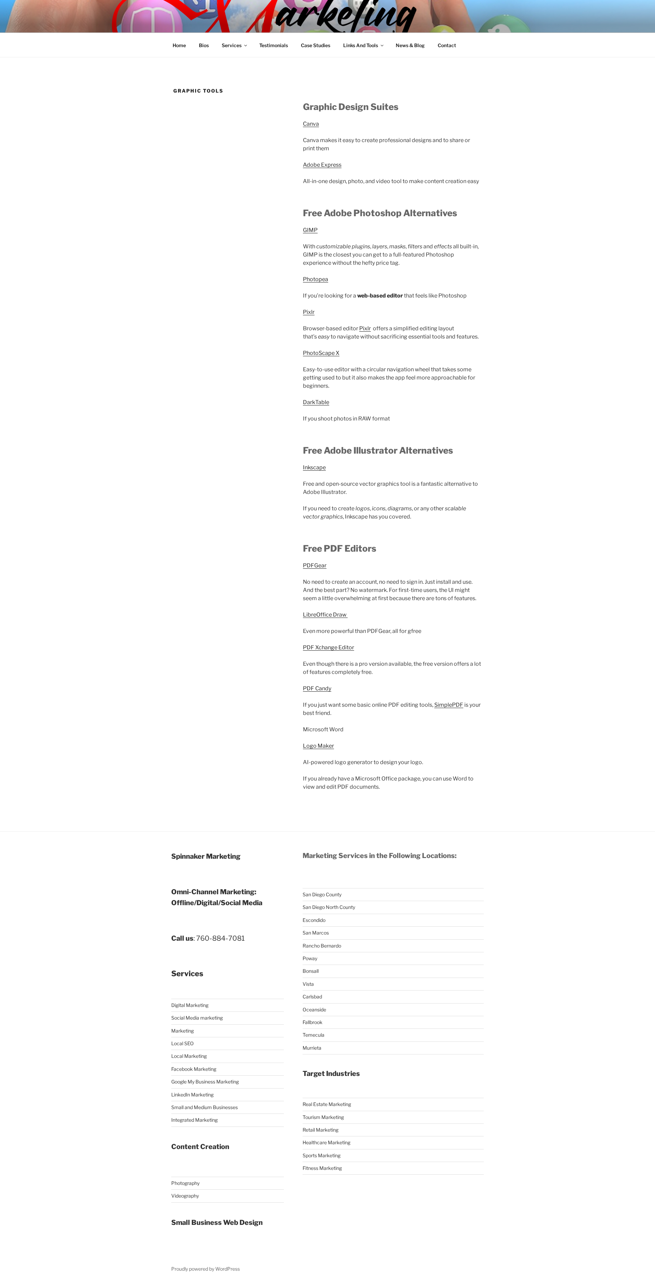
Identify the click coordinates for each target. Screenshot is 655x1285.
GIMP (310, 230)
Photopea (315, 279)
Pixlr (309, 312)
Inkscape (314, 467)
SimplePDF (448, 705)
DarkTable (316, 402)
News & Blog (410, 45)
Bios (204, 45)
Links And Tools (360, 45)
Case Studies (315, 45)
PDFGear (314, 565)
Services (232, 45)
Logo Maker (318, 746)
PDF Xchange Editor (328, 647)
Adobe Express (322, 165)
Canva (311, 124)
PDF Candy (317, 688)
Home (179, 45)
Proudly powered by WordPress (205, 1269)
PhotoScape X (321, 353)
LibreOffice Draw (325, 614)
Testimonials (273, 45)
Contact (447, 45)
